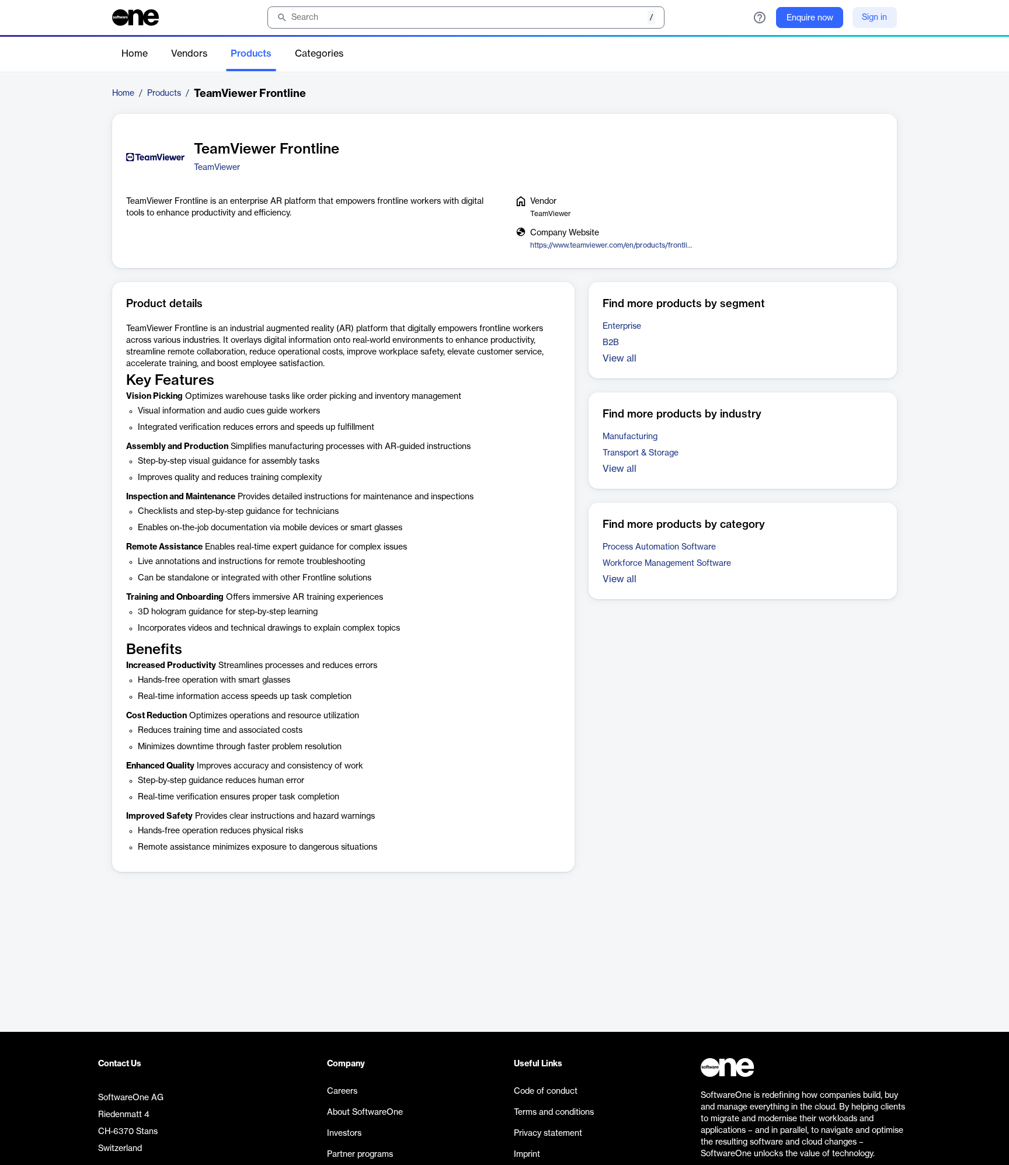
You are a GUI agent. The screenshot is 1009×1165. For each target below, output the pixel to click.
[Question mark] (759, 17)
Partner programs (360, 1154)
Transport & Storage (641, 453)
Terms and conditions (554, 1112)
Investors (344, 1133)
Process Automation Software (659, 547)
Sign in (874, 17)
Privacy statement (548, 1133)
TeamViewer (217, 168)
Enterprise (622, 326)
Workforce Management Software (667, 563)
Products (251, 53)
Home (134, 53)
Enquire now (810, 18)
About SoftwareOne (365, 1112)
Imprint (527, 1154)
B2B (611, 343)
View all (619, 358)
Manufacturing (630, 437)
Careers (342, 1091)
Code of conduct (545, 1091)
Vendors (189, 53)
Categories (319, 53)
